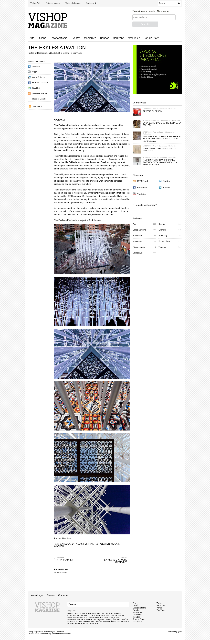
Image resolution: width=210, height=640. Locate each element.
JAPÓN (125, 619)
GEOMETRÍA (91, 619)
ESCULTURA (89, 616)
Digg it (34, 72)
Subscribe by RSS (39, 93)
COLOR (104, 614)
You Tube (161, 610)
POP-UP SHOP (115, 614)
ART (119, 619)
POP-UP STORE (82, 623)
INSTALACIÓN (94, 614)
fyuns (180, 632)
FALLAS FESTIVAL (84, 544)
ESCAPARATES (106, 617)
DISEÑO (98, 621)
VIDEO (79, 621)
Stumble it (36, 88)
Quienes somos (53, 3)
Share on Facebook (40, 83)
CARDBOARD (67, 544)
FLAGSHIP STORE (91, 617)
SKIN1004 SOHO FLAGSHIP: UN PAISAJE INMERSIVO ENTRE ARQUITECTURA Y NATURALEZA (162, 138)
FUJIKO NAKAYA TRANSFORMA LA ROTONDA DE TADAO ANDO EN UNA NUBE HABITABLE (160, 162)
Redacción (42, 53)
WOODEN (59, 546)
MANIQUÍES (111, 619)
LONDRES (71, 619)
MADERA (81, 619)
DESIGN (70, 623)
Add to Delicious (38, 77)
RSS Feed (142, 181)
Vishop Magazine (35, 632)
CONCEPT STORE (75, 616)
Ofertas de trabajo (73, 3)
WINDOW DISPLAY (109, 616)
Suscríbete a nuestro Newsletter (150, 11)
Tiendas (104, 38)
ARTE (98, 616)
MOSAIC (115, 544)
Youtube (141, 194)
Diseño (42, 38)
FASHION (71, 621)
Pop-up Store (151, 38)
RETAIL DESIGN (74, 614)
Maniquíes (90, 38)
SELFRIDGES (123, 621)
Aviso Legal (37, 595)
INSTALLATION (102, 544)
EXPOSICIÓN (88, 621)
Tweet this (36, 66)
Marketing (118, 38)
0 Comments (76, 53)
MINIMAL (106, 621)
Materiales (134, 38)
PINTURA (94, 623)
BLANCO (117, 617)
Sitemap (50, 595)
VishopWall (35, 3)
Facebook (142, 187)
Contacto (90, 3)
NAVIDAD (101, 619)
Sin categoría (139, 247)
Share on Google (39, 99)
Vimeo (166, 187)
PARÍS (113, 621)
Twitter (166, 181)
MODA (84, 614)
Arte (32, 38)
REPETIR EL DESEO (152, 111)
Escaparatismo (58, 38)
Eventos (75, 38)
